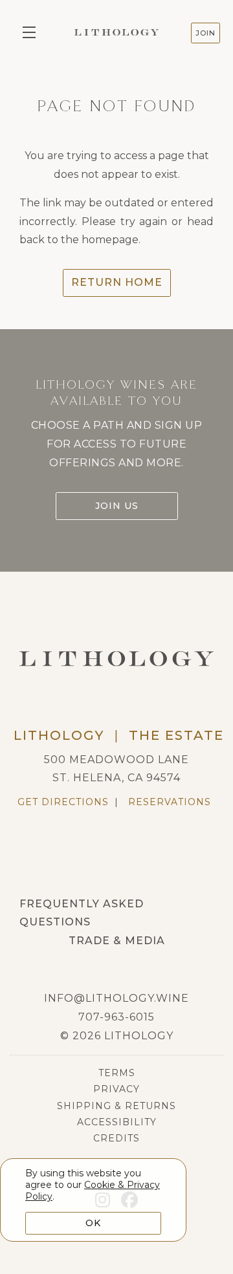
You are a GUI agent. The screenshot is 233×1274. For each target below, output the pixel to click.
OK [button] (93, 1223)
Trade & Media (117, 940)
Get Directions (63, 802)
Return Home (116, 282)
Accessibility (117, 1122)
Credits (116, 1138)
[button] (32, 32)
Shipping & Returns (116, 1106)
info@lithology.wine (116, 998)
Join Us (117, 506)
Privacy (116, 1089)
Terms (116, 1073)
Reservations (169, 802)
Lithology (116, 32)
